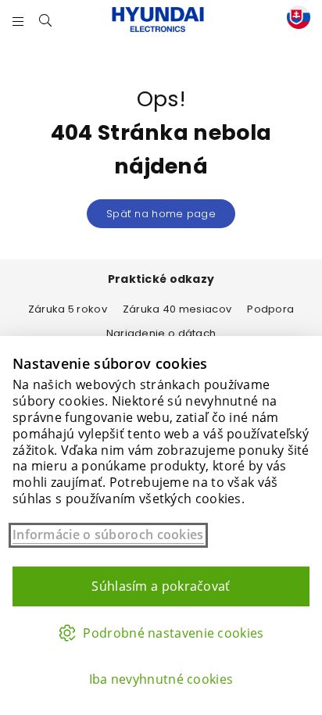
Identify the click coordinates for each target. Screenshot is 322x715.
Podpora (270, 309)
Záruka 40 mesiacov (177, 309)
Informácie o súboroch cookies (108, 535)
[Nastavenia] (295, 19)
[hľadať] (45, 19)
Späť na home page (161, 213)
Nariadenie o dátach (161, 333)
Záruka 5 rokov (67, 309)
